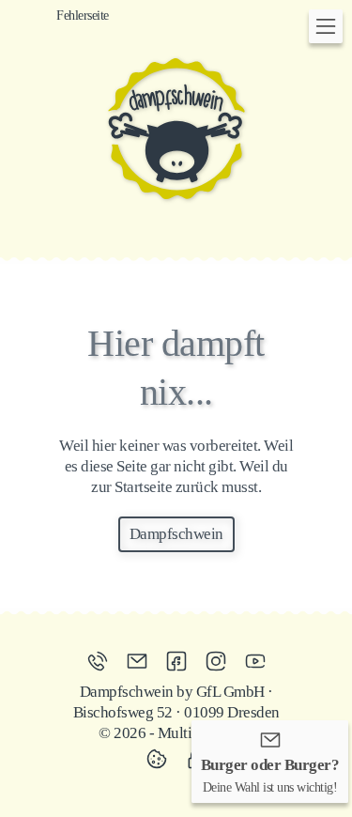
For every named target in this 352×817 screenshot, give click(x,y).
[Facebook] (181, 661)
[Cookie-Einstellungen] (161, 759)
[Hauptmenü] (326, 26)
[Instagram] (220, 661)
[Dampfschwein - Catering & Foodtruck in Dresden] (176, 128)
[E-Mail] (141, 661)
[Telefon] (102, 661)
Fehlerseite (82, 15)
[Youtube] (255, 661)
